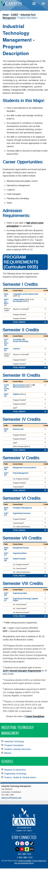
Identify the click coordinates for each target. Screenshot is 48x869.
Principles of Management (22, 508)
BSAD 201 (6, 430)
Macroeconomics (19, 385)
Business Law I (18, 429)
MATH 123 (6, 304)
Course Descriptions (34, 716)
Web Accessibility (25, 861)
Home (6, 15)
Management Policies (21, 548)
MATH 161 (6, 349)
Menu (43, 3)
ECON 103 (6, 390)
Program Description (14, 745)
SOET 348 (6, 594)
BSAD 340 (6, 468)
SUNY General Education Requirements (22, 671)
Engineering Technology (15, 773)
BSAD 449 (6, 549)
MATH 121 (6, 300)
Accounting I (17, 339)
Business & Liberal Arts (15, 770)
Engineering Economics (21, 513)
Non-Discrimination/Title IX (24, 863)
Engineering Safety (20, 593)
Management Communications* (24, 468)
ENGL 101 (6, 295)
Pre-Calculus (17, 301)
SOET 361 (6, 474)
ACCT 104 (6, 344)
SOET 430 (6, 559)
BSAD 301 (6, 509)
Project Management (20, 473)
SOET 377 (6, 554)
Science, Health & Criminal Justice (20, 777)
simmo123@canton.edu (11, 798)
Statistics (16, 394)
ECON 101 (6, 386)
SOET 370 (6, 514)
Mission (7, 753)
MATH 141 (6, 395)
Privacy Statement (39, 861)
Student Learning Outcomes (17, 749)
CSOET (14, 15)
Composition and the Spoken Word (25, 294)
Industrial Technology (14, 741)
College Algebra (19, 299)
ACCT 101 (6, 340)
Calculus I (16, 349)
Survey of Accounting (20, 341)
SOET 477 (6, 599)
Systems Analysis (19, 559)
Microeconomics (19, 387)
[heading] (12, 4)
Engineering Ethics (20, 553)
